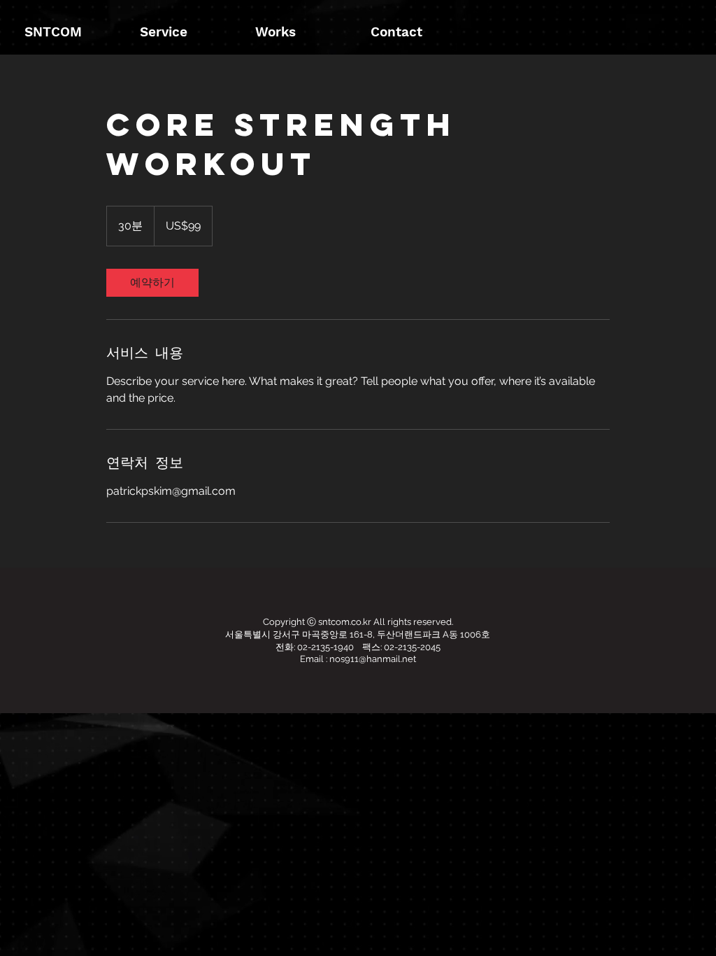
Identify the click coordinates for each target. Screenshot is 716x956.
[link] (152, 283)
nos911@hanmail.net (372, 659)
